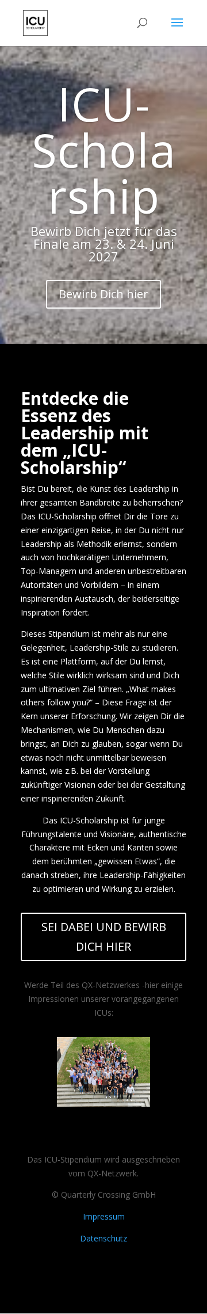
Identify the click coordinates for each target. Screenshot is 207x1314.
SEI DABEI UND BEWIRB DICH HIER (103, 936)
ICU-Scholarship (104, 149)
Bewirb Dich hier (103, 294)
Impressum (104, 1216)
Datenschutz (103, 1238)
